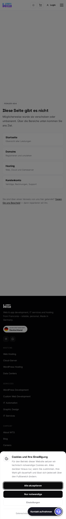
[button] (45, 511)
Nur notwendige (33, 494)
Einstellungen (33, 502)
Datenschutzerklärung (26, 513)
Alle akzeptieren (33, 485)
